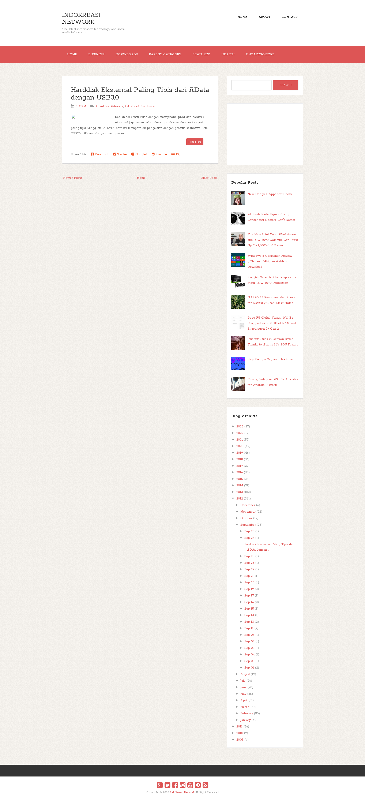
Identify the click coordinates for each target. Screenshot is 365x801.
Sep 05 (249, 648)
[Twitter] (167, 786)
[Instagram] (182, 786)
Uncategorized (260, 54)
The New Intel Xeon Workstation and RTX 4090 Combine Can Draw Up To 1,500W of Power (273, 240)
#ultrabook (132, 106)
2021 (239, 440)
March (244, 707)
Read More (194, 141)
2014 (239, 485)
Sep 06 (249, 641)
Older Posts (208, 178)
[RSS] (205, 786)
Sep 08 (249, 635)
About (264, 17)
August (245, 674)
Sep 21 (249, 576)
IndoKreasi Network (81, 18)
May (243, 694)
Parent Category (165, 54)
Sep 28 (249, 531)
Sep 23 (249, 563)
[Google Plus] (160, 786)
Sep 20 (249, 582)
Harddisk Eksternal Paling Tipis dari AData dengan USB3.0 (140, 94)
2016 (239, 472)
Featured (201, 54)
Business (96, 54)
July (242, 681)
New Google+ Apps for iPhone (270, 194)
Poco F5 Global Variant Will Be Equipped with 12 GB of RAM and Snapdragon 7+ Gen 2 (272, 323)
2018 (239, 459)
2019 (239, 453)
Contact (290, 17)
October (246, 518)
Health (228, 54)
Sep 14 (249, 615)
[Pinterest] (198, 786)
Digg (178, 154)
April (244, 700)
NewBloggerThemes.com (183, 795)
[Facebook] (175, 786)
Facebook (101, 154)
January (245, 720)
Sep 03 (249, 661)
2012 (239, 499)
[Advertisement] (264, 134)
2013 (239, 492)
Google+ (140, 154)
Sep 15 (249, 609)
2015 (239, 479)
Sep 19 (249, 589)
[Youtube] (190, 786)
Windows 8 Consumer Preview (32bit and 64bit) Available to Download (270, 261)
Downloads (127, 54)
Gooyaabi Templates (187, 795)
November (248, 512)
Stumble (161, 154)
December (247, 505)
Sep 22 (249, 569)
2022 (239, 433)
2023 (239, 426)
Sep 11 (248, 628)
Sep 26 (249, 538)
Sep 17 (249, 596)
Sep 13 (249, 622)
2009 (240, 740)
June (243, 687)
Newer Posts (72, 178)
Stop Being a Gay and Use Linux (271, 359)
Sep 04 (249, 654)
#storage (117, 106)
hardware (148, 106)
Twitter (121, 154)
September (248, 525)
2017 (239, 466)
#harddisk (102, 106)
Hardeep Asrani (179, 795)
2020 (240, 446)
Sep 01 (249, 668)
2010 (239, 733)
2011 (239, 727)
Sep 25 (249, 556)
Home (242, 17)
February (246, 713)
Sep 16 (249, 602)
